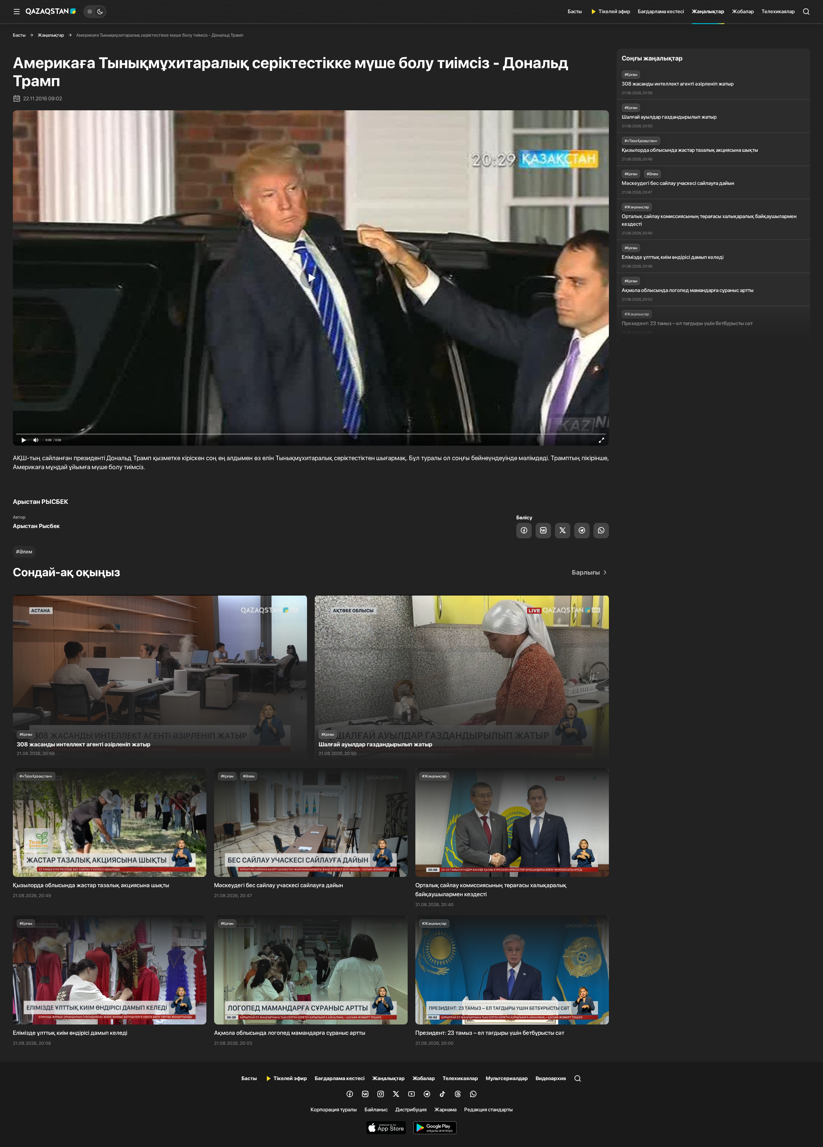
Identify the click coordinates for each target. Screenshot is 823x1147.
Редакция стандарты (488, 1109)
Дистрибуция (411, 1109)
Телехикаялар (778, 11)
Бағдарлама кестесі (661, 11)
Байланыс (376, 1109)
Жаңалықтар (708, 11)
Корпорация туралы (334, 1109)
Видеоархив (551, 1078)
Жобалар (743, 11)
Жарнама (445, 1109)
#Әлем (24, 552)
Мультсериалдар (507, 1078)
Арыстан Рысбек (36, 526)
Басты (575, 11)
